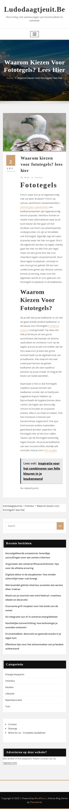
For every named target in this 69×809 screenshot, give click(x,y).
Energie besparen (14, 674)
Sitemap (12, 728)
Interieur (39, 177)
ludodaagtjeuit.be (34, 9)
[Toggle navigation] (34, 34)
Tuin (7, 706)
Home (10, 78)
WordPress (40, 798)
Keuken (9, 687)
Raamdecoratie (13, 700)
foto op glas (50, 450)
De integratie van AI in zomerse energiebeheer (31, 616)
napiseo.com (10, 762)
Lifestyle (9, 693)
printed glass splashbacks (34, 207)
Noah (25, 177)
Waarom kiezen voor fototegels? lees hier (39, 78)
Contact (12, 724)
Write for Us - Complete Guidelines (26, 732)
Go (60, 525)
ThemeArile (36, 802)
